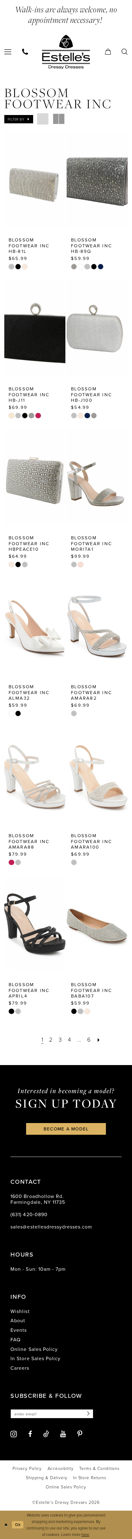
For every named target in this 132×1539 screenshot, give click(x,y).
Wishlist (19, 1311)
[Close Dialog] (5, 1524)
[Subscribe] (87, 1414)
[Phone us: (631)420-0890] (25, 51)
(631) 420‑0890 (28, 1214)
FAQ (15, 1339)
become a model (66, 1128)
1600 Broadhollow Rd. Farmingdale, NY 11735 (37, 1199)
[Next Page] (99, 1039)
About (17, 1320)
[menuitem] (25, 51)
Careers (19, 1367)
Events (18, 1330)
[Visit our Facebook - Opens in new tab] (30, 1434)
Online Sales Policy (33, 1349)
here (85, 1534)
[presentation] (34, 179)
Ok (18, 1524)
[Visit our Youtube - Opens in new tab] (63, 1434)
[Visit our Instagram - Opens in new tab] (13, 1434)
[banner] (66, 52)
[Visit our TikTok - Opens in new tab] (46, 1434)
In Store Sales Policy (35, 1358)
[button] (107, 51)
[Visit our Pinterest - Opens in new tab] (79, 1434)
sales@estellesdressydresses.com (51, 1226)
